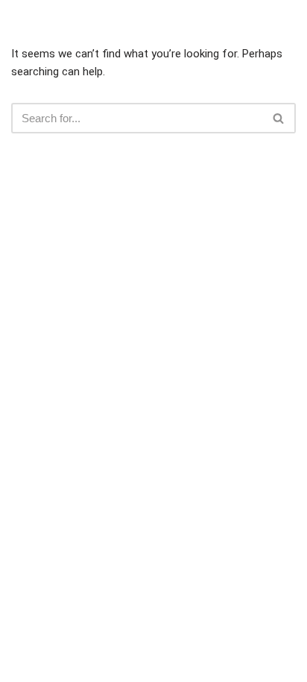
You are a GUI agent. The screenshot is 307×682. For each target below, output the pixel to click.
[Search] (279, 118)
